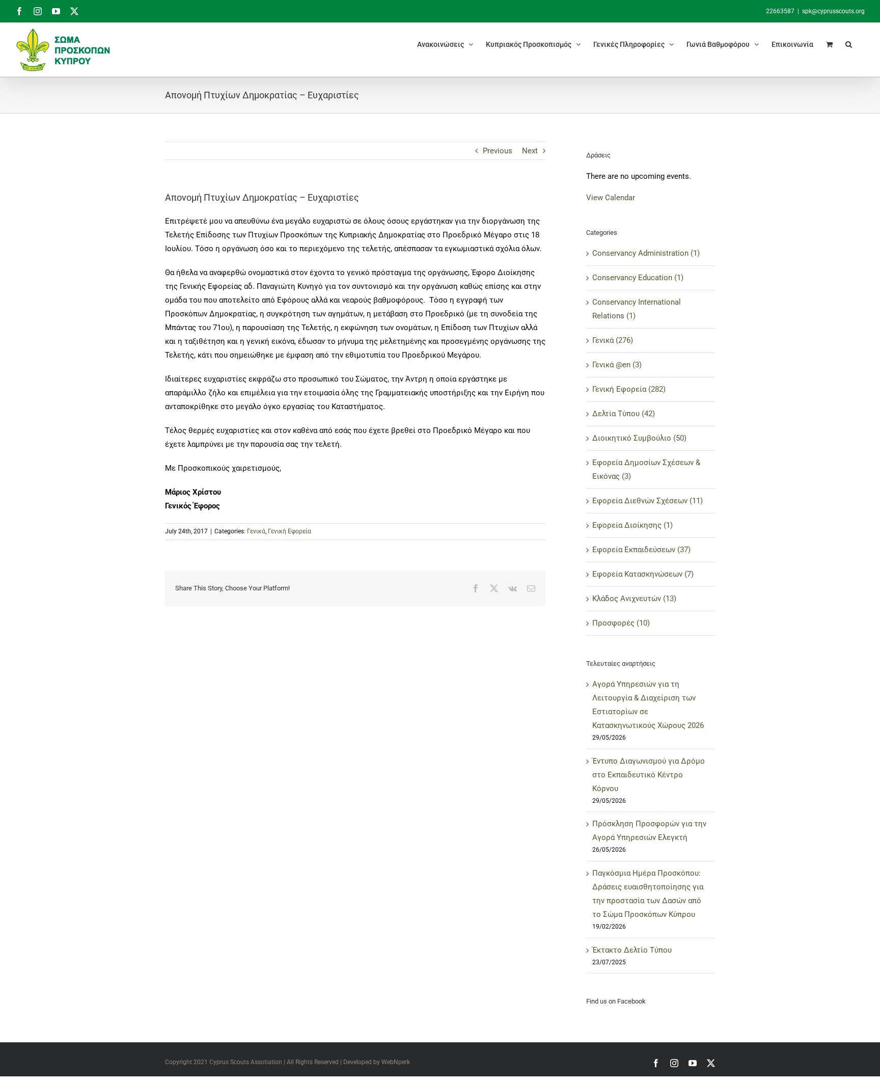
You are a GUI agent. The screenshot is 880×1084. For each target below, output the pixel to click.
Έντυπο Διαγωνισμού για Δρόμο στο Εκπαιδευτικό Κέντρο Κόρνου (648, 774)
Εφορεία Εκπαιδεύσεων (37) (641, 549)
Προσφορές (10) (621, 623)
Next (530, 150)
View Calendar (610, 197)
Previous (497, 150)
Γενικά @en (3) (617, 364)
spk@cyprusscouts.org (833, 11)
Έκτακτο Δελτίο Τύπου (632, 950)
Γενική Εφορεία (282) (629, 389)
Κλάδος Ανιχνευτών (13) (634, 598)
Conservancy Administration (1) (646, 253)
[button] (848, 44)
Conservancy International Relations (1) (636, 308)
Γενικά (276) (612, 340)
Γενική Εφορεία (289, 531)
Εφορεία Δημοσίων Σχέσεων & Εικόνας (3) (646, 469)
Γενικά (256, 531)
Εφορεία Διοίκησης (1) (632, 525)
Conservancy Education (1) (637, 277)
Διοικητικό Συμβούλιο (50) (639, 438)
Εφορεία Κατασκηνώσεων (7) (643, 574)
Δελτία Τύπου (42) (623, 413)
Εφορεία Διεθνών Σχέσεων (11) (647, 500)
